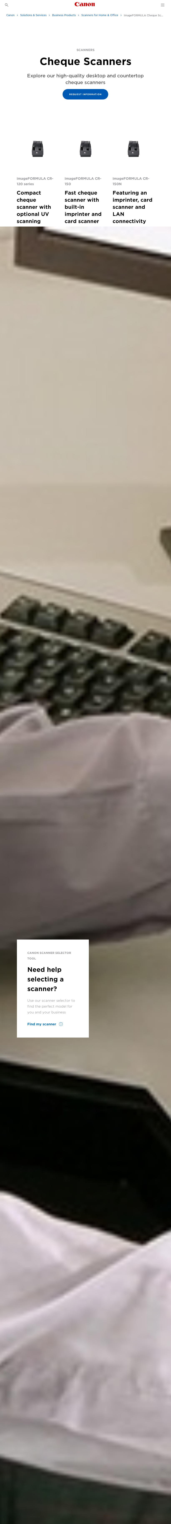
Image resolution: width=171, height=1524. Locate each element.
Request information (85, 94)
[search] (6, 5)
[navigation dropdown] (162, 5)
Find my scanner (42, 1024)
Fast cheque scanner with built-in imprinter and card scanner (83, 207)
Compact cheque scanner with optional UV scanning (34, 207)
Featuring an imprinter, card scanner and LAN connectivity (132, 207)
